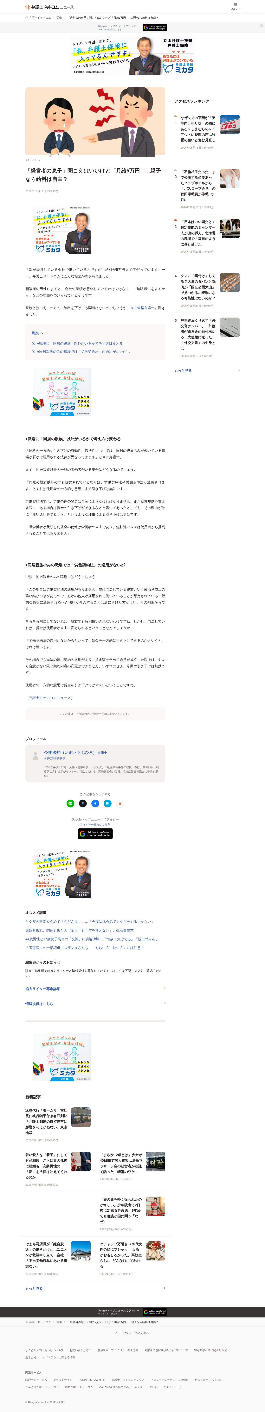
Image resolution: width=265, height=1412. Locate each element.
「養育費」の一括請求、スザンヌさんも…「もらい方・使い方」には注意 (83, 947)
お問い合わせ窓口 (80, 1350)
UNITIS (153, 1387)
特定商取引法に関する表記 (210, 1350)
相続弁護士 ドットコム (209, 1380)
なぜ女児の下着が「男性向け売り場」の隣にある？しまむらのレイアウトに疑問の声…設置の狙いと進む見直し (198, 128)
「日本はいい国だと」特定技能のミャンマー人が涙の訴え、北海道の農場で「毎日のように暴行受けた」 (198, 232)
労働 (59, 17)
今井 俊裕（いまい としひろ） (75, 752)
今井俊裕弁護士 (142, 307)
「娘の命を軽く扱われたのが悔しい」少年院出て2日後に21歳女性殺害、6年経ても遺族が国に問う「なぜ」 (121, 1210)
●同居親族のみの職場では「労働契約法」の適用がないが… (83, 351)
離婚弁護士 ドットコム (79, 1387)
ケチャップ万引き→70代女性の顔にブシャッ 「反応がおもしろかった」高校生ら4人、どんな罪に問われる (121, 1255)
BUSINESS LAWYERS (92, 1380)
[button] (120, 803)
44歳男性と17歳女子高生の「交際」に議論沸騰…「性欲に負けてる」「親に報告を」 (92, 938)
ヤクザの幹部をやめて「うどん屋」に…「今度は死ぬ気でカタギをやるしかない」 (90, 921)
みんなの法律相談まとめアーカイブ (121, 1387)
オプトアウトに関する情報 (58, 1357)
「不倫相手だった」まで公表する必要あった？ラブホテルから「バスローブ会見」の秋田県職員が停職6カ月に (198, 185)
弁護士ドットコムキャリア (128, 1380)
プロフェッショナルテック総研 (170, 1380)
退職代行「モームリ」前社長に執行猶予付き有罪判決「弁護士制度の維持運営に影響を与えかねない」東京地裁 (46, 1121)
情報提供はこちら (39, 1003)
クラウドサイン (62, 1380)
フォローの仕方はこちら (109, 29)
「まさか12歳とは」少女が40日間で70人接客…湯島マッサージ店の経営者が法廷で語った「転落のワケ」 (121, 1163)
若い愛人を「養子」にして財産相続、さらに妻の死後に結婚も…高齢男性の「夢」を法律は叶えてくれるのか (46, 1166)
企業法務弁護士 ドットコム (42, 1387)
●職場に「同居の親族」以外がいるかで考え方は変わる (80, 343)
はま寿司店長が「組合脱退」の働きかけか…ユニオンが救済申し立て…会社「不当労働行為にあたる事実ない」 (46, 1255)
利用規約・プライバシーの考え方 (118, 1350)
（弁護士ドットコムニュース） (49, 697)
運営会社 (30, 1357)
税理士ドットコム (36, 1380)
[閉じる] (261, 26)
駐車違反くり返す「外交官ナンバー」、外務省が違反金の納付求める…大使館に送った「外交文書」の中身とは (198, 334)
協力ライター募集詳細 (42, 988)
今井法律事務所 (55, 758)
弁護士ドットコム (40, 17)
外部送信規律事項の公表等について (166, 1350)
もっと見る (34, 1288)
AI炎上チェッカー (174, 1387)
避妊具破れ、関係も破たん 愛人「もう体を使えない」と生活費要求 (79, 929)
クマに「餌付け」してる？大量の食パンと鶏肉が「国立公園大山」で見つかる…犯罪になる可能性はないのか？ (198, 286)
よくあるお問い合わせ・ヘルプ (44, 1350)
